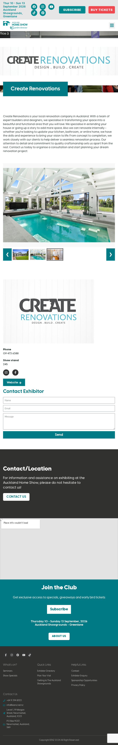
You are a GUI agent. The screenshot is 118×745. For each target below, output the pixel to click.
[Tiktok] (34, 13)
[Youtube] (51, 7)
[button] (112, 25)
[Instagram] (43, 7)
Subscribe (59, 609)
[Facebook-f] (15, 372)
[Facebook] (34, 7)
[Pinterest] (43, 13)
